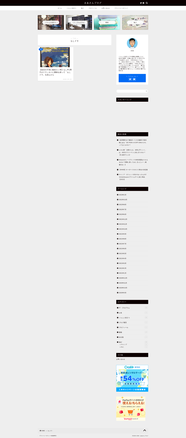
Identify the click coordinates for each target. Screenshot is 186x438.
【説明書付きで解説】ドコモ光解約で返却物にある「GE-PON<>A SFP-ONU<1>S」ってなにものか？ (133, 142)
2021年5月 (122, 253)
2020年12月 (123, 278)
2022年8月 (122, 204)
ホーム (60, 8)
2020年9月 (122, 293)
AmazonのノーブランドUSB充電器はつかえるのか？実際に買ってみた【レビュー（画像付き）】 (133, 162)
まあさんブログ (93, 2)
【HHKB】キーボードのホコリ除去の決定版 (133, 169)
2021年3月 (122, 263)
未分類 (132, 337)
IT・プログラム (133, 308)
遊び (82, 8)
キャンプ (133, 344)
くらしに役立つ (71, 8)
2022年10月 (123, 199)
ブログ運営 (132, 322)
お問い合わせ (106, 8)
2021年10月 (123, 229)
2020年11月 (123, 283)
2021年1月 (122, 273)
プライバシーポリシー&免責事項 (47, 435)
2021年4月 (122, 258)
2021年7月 (122, 244)
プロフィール (93, 8)
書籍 (133, 332)
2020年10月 (123, 288)
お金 (132, 313)
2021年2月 (122, 268)
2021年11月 (123, 224)
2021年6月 (122, 248)
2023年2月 (122, 195)
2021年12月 (123, 219)
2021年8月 (122, 239)
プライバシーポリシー (121, 8)
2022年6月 (122, 214)
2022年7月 (122, 209)
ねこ (133, 347)
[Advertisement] (132, 115)
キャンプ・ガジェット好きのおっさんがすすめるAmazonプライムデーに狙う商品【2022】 (133, 177)
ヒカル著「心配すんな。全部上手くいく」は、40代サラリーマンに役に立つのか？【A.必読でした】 (133, 152)
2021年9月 (122, 234)
